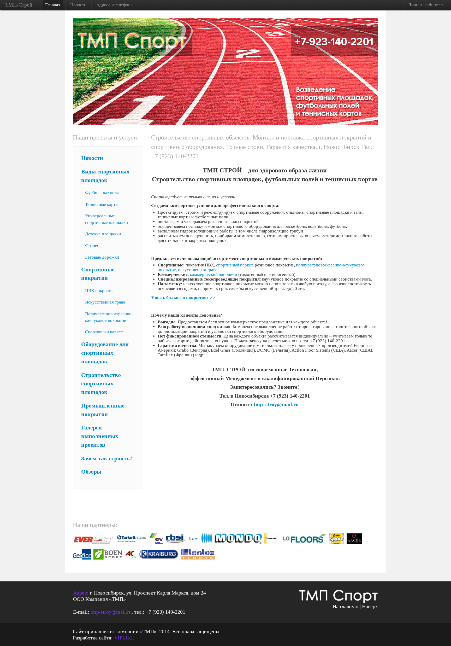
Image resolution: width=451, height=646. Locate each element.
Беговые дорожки (102, 257)
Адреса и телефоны (114, 4)
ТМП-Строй (18, 5)
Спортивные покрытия (98, 273)
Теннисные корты (101, 204)
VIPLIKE (124, 638)
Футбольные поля (102, 192)
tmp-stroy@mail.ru (111, 612)
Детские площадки (103, 233)
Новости (78, 4)
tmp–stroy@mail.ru (276, 404)
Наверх (370, 606)
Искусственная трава (105, 302)
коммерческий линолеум (213, 274)
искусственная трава (197, 269)
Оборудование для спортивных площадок (105, 353)
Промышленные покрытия (102, 410)
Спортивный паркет (104, 331)
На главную (345, 606)
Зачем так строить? (107, 458)
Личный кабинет (424, 4)
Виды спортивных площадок (105, 175)
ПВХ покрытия (99, 290)
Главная (52, 4)
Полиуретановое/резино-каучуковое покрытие (109, 317)
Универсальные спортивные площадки (106, 219)
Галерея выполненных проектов (99, 436)
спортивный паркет (234, 265)
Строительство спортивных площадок (101, 383)
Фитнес (92, 245)
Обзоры (91, 472)
